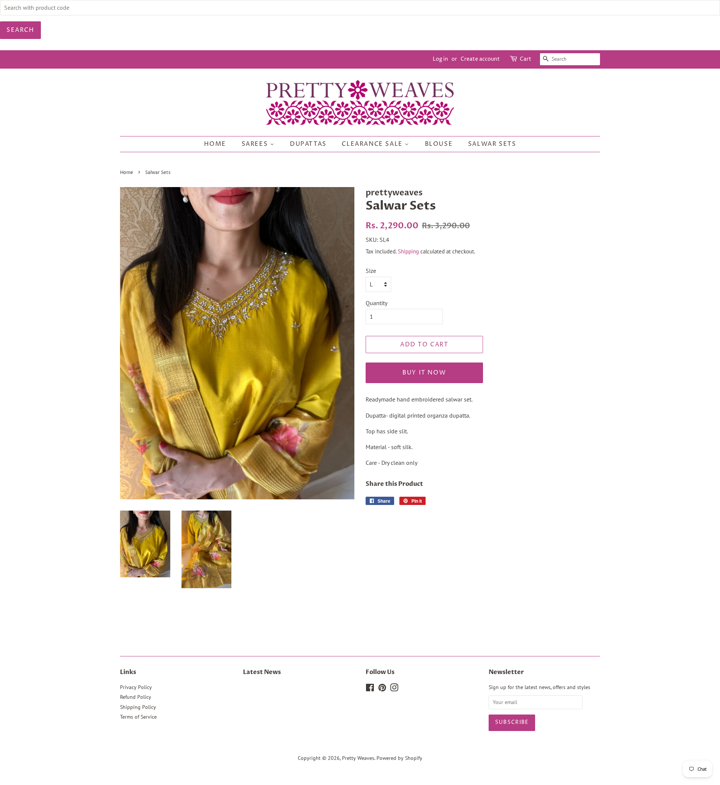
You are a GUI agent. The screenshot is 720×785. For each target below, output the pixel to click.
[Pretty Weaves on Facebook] (370, 689)
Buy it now (424, 373)
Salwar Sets (492, 144)
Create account (480, 59)
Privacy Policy (136, 687)
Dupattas (308, 144)
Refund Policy (135, 697)
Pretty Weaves (358, 758)
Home (215, 144)
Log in (440, 59)
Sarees (256, 144)
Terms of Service (138, 716)
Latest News (262, 672)
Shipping (408, 251)
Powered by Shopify (399, 758)
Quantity (376, 303)
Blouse (439, 144)
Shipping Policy (138, 707)
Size (371, 270)
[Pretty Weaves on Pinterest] (382, 689)
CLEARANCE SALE (373, 144)
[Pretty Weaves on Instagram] (394, 689)
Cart (525, 59)
